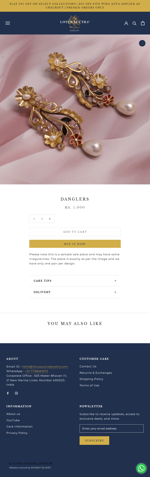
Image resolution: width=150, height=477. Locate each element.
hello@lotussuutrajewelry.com (45, 366)
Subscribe (94, 440)
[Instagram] (16, 393)
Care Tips (43, 280)
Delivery (42, 292)
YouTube (13, 420)
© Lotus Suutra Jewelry (31, 463)
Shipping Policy (91, 379)
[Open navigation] (7, 23)
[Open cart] (143, 23)
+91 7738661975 (36, 371)
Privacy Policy (17, 433)
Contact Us (88, 366)
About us (13, 414)
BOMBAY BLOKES (41, 467)
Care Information (19, 426)
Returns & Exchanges (96, 372)
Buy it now (75, 244)
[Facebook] (7, 393)
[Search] (134, 23)
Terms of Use (89, 385)
